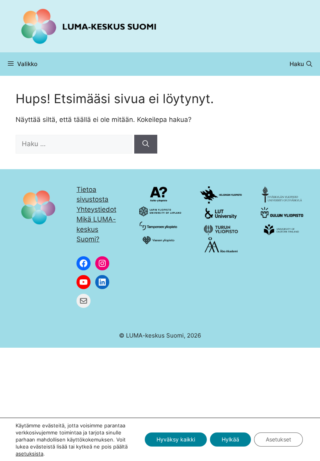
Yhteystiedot (96, 209)
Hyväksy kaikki (175, 439)
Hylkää (230, 439)
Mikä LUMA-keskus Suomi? (96, 229)
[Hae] (145, 144)
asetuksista (29, 453)
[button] (301, 64)
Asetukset (278, 439)
